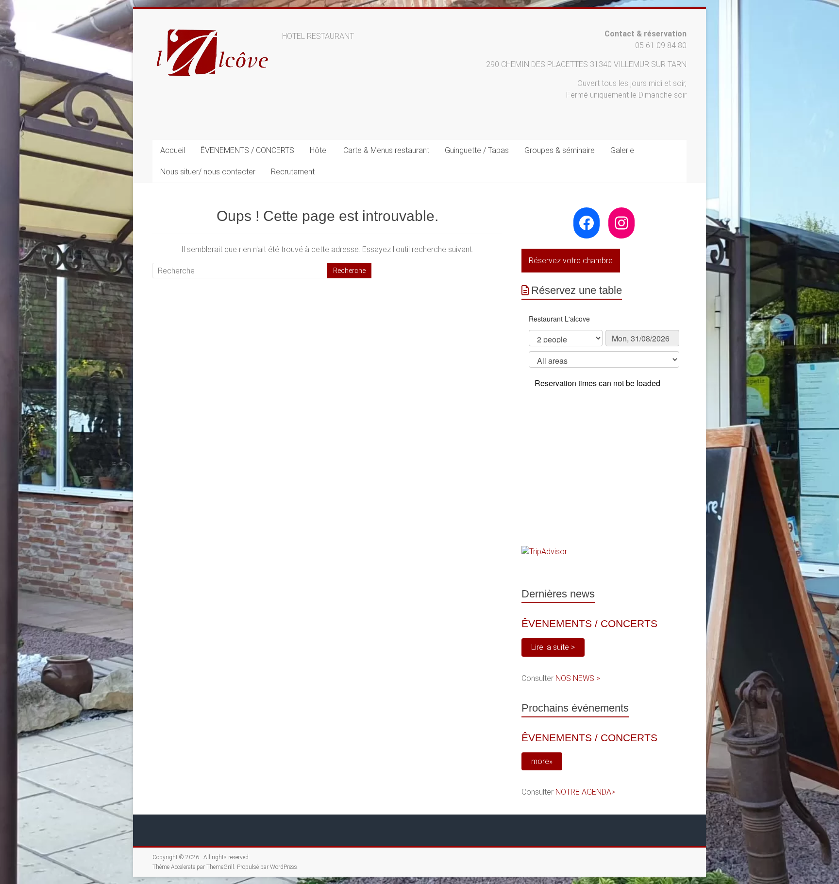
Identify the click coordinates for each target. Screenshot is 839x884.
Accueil (172, 150)
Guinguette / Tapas (477, 150)
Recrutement (293, 171)
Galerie (622, 150)
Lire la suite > (553, 647)
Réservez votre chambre (571, 260)
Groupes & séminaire (559, 150)
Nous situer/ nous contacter (207, 171)
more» (542, 761)
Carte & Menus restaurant (386, 150)
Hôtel (319, 150)
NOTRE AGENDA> (585, 792)
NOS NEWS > (577, 678)
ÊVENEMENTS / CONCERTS (247, 150)
